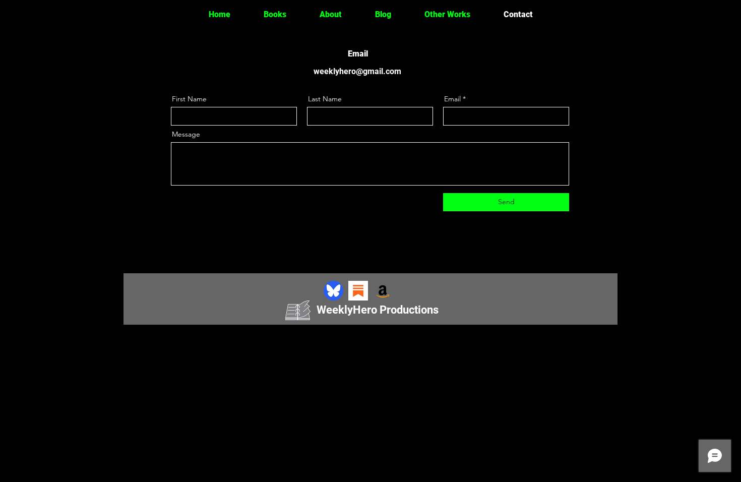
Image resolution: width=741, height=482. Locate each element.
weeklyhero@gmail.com (357, 71)
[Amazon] (383, 290)
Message (186, 134)
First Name (189, 98)
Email (452, 98)
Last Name (325, 98)
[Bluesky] (333, 290)
